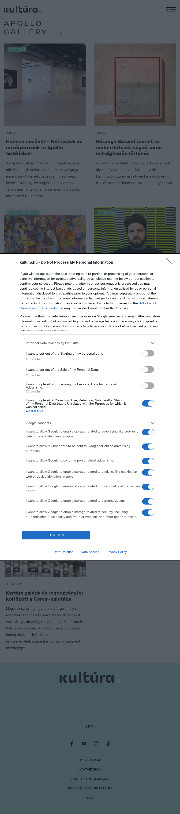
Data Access (90, 552)
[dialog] (90, 407)
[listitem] (90, 343)
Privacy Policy (116, 552)
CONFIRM (56, 535)
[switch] (148, 353)
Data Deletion (63, 552)
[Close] (170, 262)
